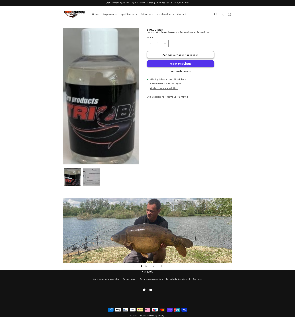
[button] (109, 14)
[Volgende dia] (153, 266)
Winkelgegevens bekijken (164, 88)
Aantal (150, 37)
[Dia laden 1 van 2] (141, 266)
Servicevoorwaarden (151, 279)
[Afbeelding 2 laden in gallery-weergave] (91, 177)
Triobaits (142, 315)
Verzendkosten (168, 32)
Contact (197, 279)
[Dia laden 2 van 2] (146, 266)
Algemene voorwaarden (106, 279)
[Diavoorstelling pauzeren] (161, 266)
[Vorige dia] (133, 266)
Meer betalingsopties (181, 71)
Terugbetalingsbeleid (178, 279)
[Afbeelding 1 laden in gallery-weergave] (72, 177)
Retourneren (130, 279)
